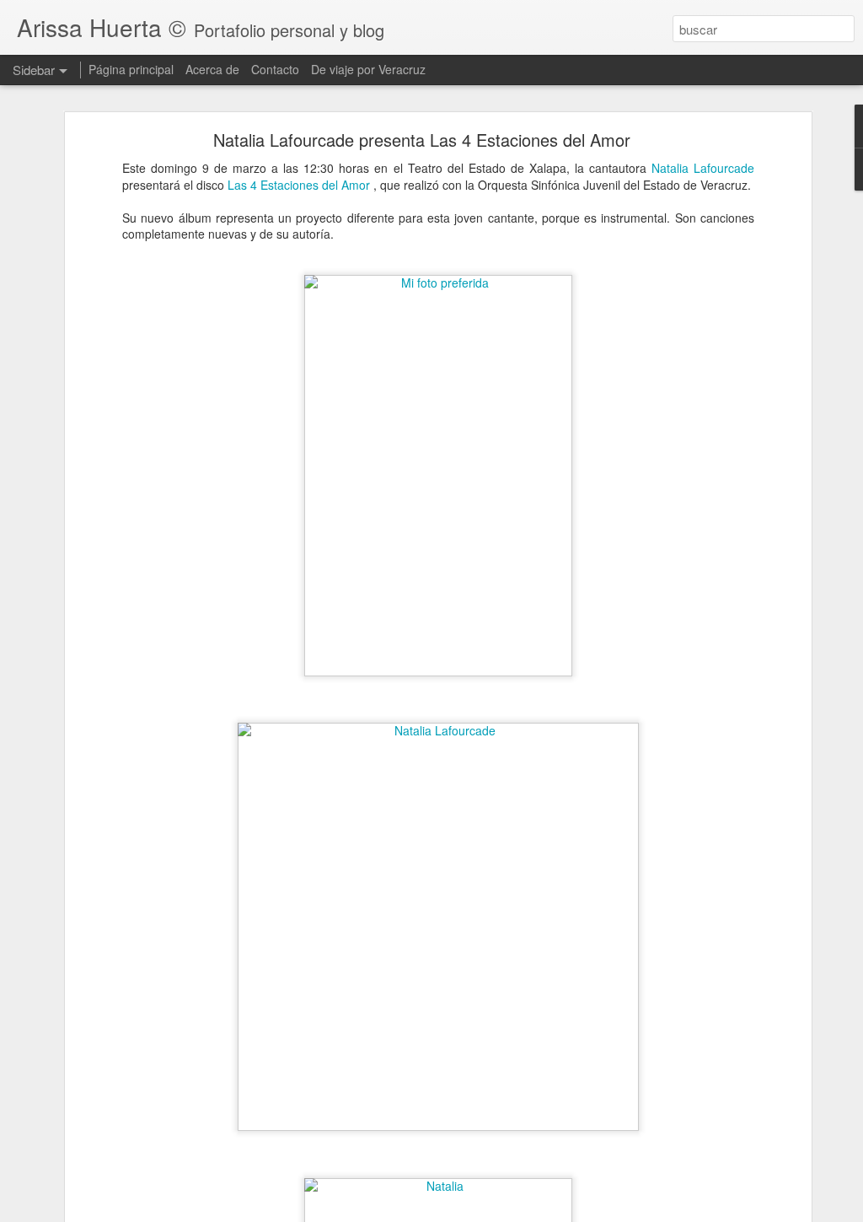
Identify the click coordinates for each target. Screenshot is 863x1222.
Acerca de (212, 69)
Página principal (131, 69)
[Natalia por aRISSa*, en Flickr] (438, 1185)
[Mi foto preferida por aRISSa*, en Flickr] (438, 282)
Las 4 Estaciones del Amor (300, 184)
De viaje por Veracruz (368, 69)
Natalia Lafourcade (702, 167)
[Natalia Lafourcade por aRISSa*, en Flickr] (438, 730)
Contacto (275, 69)
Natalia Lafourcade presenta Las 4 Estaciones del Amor (421, 139)
